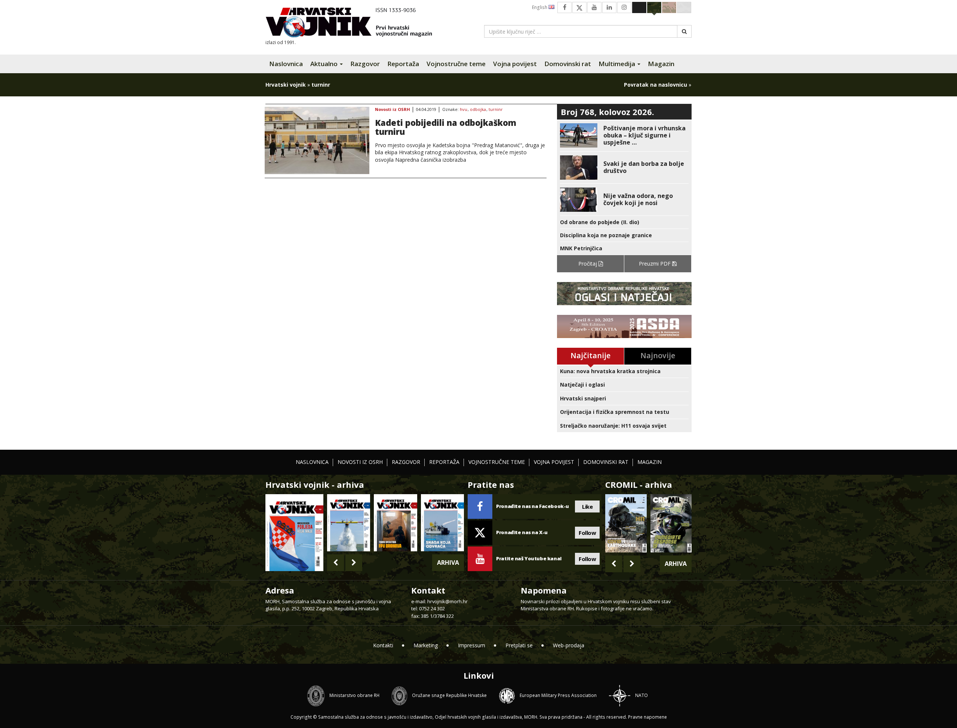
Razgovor (365, 63)
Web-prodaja (568, 645)
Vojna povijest (515, 63)
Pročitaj (588, 263)
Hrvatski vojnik (285, 84)
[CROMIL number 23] (625, 523)
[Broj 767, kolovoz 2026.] (294, 532)
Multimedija (617, 63)
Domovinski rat (567, 63)
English (540, 7)
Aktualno (324, 63)
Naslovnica (286, 63)
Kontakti (383, 645)
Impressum (471, 645)
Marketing (425, 645)
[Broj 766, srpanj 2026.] (348, 522)
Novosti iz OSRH (392, 109)
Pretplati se (519, 645)
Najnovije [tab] (657, 355)
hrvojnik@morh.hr (447, 601)
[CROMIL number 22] (671, 523)
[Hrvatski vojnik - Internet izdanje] (354, 23)
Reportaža (403, 63)
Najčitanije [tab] (590, 355)
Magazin (661, 63)
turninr (496, 109)
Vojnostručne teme (456, 63)
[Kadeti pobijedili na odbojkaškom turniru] (317, 140)
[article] (624, 135)
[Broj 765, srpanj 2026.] (395, 522)
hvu (463, 109)
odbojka (478, 109)
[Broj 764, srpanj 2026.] (442, 522)
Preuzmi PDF (655, 263)
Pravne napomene (647, 717)
